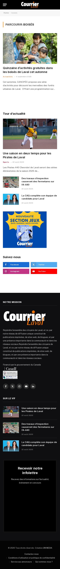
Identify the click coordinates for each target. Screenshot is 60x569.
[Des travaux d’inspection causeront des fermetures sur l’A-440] (11, 182)
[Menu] (5, 4)
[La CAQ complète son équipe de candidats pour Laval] (11, 199)
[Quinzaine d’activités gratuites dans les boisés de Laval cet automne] (30, 48)
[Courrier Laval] (30, 4)
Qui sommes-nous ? (44, 562)
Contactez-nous (31, 554)
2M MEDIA (47, 548)
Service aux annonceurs (21, 562)
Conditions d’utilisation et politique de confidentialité (31, 558)
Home (6, 13)
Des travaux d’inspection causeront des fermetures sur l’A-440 (38, 181)
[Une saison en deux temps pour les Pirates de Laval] (30, 134)
